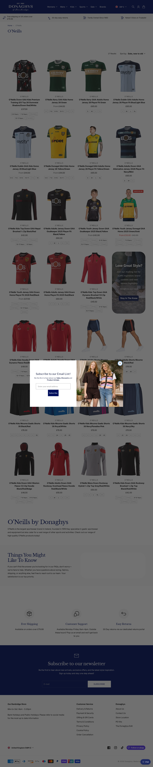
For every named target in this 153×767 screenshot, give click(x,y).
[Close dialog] (120, 363)
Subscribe (53, 393)
